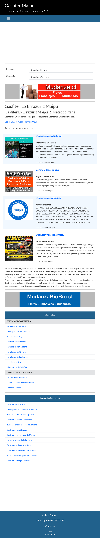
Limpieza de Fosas (14, 362)
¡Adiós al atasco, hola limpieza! (20, 440)
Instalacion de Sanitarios (17, 357)
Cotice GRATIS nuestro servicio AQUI (21, 122)
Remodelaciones (14, 387)
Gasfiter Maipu (19, 5)
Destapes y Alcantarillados (18, 331)
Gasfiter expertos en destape (19, 419)
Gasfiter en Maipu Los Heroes (19, 460)
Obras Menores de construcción (20, 382)
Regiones (10, 69)
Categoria (10, 76)
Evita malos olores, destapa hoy (20, 414)
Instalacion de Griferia (16, 352)
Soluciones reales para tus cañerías (22, 455)
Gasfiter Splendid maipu (17, 430)
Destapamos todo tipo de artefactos (22, 409)
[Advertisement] (50, 43)
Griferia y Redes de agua (47, 169)
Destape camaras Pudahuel (49, 136)
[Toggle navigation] (8, 18)
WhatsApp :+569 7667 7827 (50, 520)
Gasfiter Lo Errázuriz (16, 404)
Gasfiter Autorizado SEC (17, 341)
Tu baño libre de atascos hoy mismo (22, 425)
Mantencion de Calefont (17, 367)
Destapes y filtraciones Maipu (50, 234)
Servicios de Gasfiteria (16, 326)
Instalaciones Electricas (17, 377)
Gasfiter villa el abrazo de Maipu (21, 435)
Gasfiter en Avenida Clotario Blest (21, 450)
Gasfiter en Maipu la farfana (19, 445)
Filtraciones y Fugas (15, 336)
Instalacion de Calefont (17, 347)
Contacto (50, 526)
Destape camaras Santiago (48, 198)
